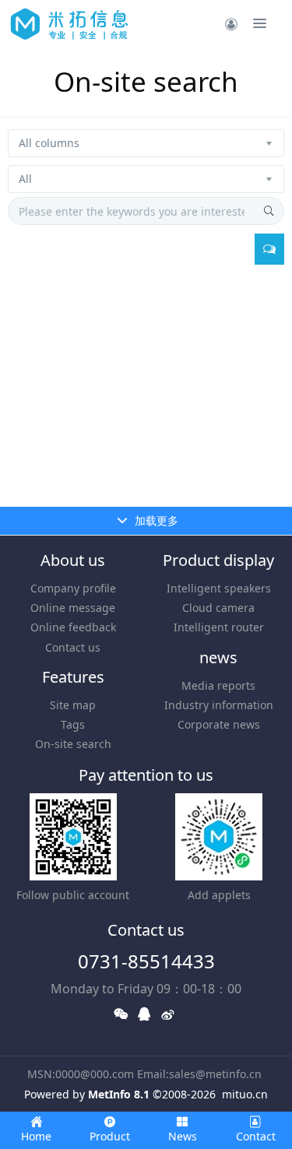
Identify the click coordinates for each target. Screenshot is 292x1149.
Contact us (72, 647)
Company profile (73, 588)
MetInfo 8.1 (119, 1094)
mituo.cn (245, 1094)
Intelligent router (219, 627)
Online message (72, 607)
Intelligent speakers (219, 588)
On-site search (73, 743)
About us (72, 560)
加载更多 (155, 520)
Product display (218, 560)
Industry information (218, 704)
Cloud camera (218, 607)
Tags (73, 724)
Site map (73, 704)
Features (73, 676)
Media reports (218, 685)
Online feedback (73, 627)
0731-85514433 (146, 961)
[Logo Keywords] (69, 23)
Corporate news (219, 724)
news (218, 657)
